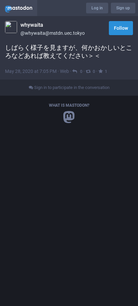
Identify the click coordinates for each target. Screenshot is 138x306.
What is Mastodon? (69, 105)
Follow (121, 28)
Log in (97, 8)
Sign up (123, 8)
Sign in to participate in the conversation (71, 87)
